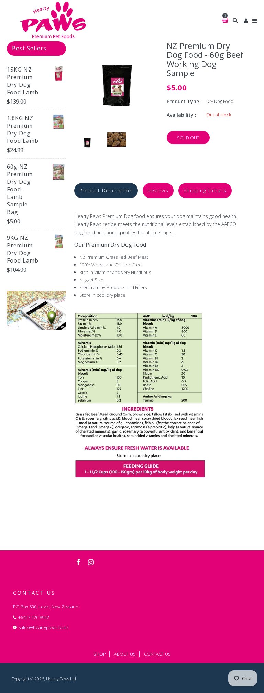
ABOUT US (125, 654)
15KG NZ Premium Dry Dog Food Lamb (22, 81)
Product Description (106, 190)
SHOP (100, 654)
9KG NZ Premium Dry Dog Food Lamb (22, 249)
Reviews (158, 190)
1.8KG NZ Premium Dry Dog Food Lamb (22, 129)
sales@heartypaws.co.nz (44, 627)
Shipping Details (205, 190)
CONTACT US (157, 654)
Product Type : (184, 101)
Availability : (181, 114)
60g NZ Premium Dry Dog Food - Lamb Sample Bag (20, 189)
